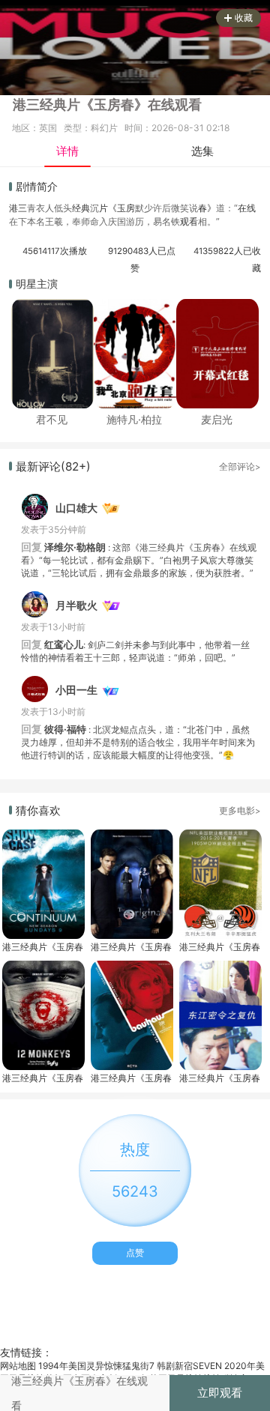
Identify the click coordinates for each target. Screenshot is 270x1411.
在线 (247, 208)
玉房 (126, 208)
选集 (202, 151)
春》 (207, 208)
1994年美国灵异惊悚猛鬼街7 (96, 1365)
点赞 (135, 1252)
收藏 (244, 17)
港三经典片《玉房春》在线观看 (42, 946)
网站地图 (18, 1365)
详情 (67, 151)
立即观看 (219, 1393)
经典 (81, 208)
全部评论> (240, 467)
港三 (18, 208)
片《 (108, 208)
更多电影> (240, 811)
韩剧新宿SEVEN (189, 1365)
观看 (189, 221)
